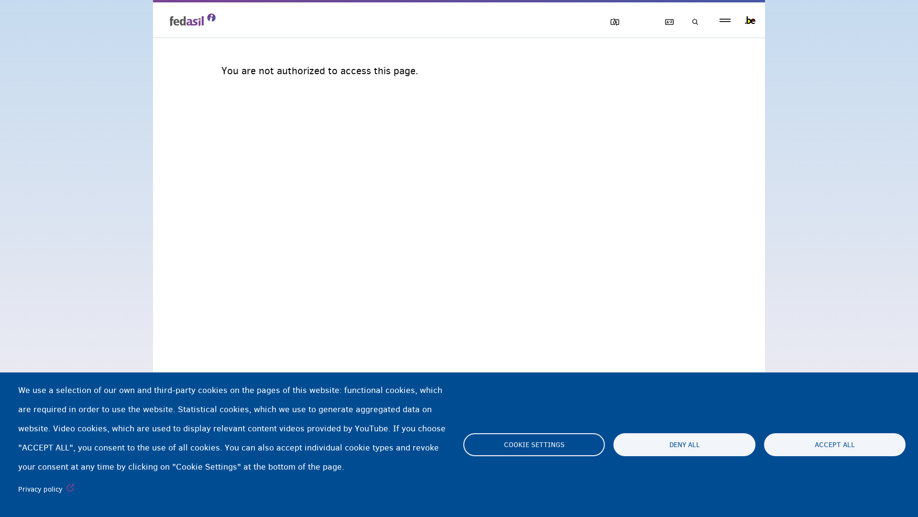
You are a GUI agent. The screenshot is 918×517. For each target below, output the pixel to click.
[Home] (193, 19)
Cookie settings (534, 445)
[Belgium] (750, 20)
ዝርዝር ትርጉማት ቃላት (665, 22)
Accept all (835, 445)
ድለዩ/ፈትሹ (692, 22)
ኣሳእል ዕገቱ (610, 22)
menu (725, 20)
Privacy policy (40, 489)
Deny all (684, 445)
